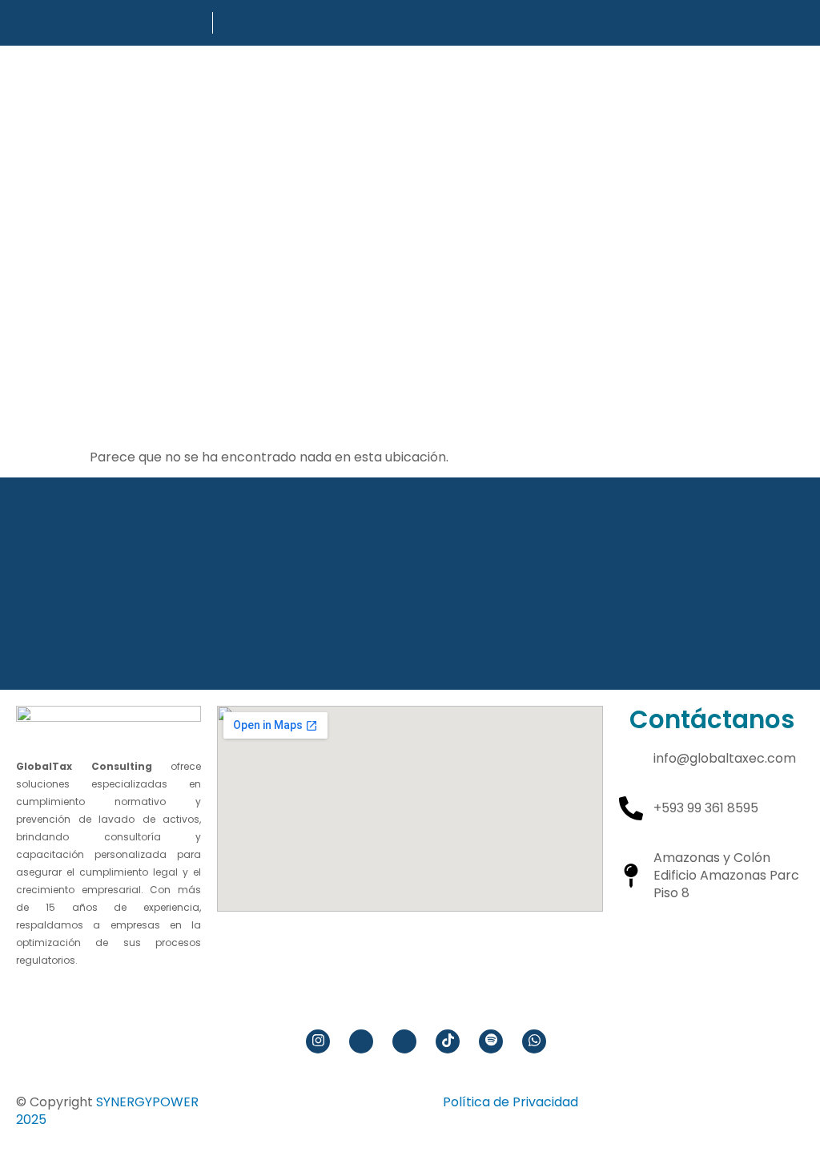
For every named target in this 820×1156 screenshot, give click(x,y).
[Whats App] (534, 1041)
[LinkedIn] (404, 1041)
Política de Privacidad (510, 1102)
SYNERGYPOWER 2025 (107, 1111)
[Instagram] (318, 1041)
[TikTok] (448, 1041)
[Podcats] (491, 1041)
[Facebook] (361, 1041)
